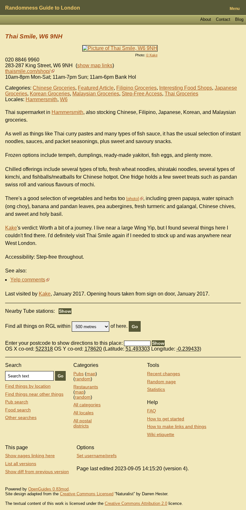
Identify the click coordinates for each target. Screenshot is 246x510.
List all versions (20, 463)
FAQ (151, 410)
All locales (83, 412)
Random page (161, 381)
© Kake (152, 55)
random (83, 378)
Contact (223, 19)
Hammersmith (41, 99)
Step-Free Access (142, 93)
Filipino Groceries (136, 88)
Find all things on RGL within (37, 326)
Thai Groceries (181, 93)
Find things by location (28, 386)
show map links (94, 65)
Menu (235, 8)
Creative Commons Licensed (86, 493)
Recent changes (163, 373)
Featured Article (96, 88)
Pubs (78, 373)
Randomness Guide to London (42, 8)
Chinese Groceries (54, 88)
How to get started (165, 418)
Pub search (16, 401)
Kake (11, 228)
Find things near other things (34, 394)
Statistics (156, 389)
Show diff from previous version (37, 471)
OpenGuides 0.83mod (48, 489)
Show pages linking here (30, 455)
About (205, 19)
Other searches (21, 417)
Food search (18, 409)
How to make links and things (176, 426)
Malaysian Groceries (95, 93)
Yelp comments (27, 279)
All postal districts (82, 423)
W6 (64, 99)
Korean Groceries (50, 93)
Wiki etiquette (160, 434)
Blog (239, 19)
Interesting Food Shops (185, 88)
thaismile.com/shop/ (27, 71)
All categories (87, 404)
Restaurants (85, 386)
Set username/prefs (97, 455)
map (90, 373)
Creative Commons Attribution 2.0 (136, 503)
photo (132, 198)
